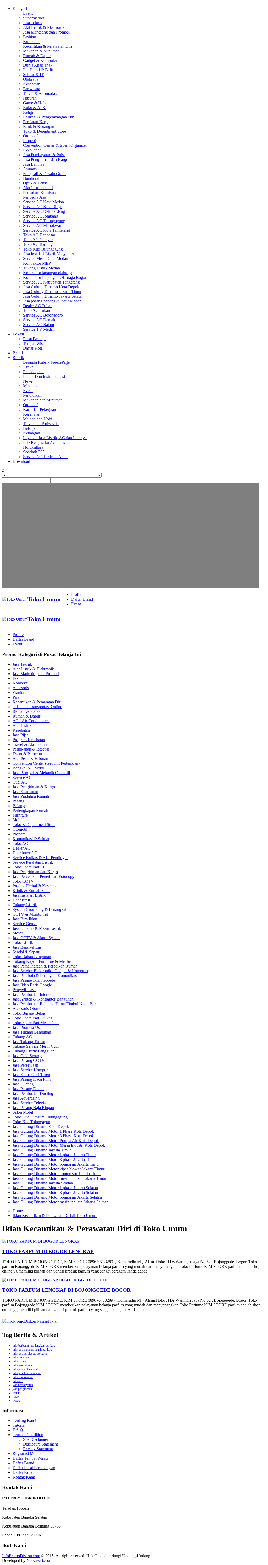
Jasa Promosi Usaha (29, 1027)
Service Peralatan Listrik (33, 862)
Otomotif (30, 136)
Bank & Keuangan (38, 126)
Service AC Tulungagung (44, 221)
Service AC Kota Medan (43, 202)
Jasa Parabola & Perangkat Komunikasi (45, 975)
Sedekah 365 (33, 452)
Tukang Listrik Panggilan (33, 1051)
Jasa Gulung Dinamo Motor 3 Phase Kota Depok (53, 1136)
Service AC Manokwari (42, 225)
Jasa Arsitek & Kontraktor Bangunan (43, 999)
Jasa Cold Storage (27, 1055)
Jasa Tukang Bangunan (32, 1032)
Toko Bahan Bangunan (32, 956)
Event (28, 13)
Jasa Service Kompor (30, 1070)
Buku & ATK (34, 107)
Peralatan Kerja (35, 121)
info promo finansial (25, 1369)
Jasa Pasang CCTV (29, 1060)
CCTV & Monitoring (30, 914)
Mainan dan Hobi (37, 419)
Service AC (22, 777)
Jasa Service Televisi (30, 1103)
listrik (16, 1393)
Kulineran (31, 41)
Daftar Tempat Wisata (30, 1458)
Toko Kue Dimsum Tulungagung (40, 1117)
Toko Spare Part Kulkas (32, 1018)
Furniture (20, 815)
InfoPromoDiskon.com (21, 1555)
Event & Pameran (27, 754)
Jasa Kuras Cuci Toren (31, 1074)
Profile (76, 594)
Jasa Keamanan (25, 791)
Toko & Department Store (44, 131)
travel (16, 1397)
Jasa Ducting (23, 1084)
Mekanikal (32, 386)
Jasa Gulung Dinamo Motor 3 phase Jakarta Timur (54, 1159)
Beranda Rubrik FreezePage (46, 362)
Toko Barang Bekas (29, 1013)
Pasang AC (22, 801)
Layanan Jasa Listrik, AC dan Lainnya (55, 438)
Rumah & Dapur (37, 55)
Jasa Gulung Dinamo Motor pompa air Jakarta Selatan (57, 1197)
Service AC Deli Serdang (44, 211)
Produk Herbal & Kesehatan (36, 886)
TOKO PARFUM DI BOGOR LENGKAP (48, 1251)
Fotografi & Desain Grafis (44, 173)
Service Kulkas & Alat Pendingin (40, 857)
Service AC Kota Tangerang (46, 230)
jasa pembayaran (23, 1385)
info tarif (18, 1381)
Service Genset (25, 923)
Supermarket (33, 18)
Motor (18, 933)
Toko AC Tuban (36, 310)
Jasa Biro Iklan (25, 919)
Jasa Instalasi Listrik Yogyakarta (49, 254)
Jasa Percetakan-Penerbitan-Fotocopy (43, 876)
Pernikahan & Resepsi (31, 749)
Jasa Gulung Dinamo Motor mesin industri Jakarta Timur (59, 1178)
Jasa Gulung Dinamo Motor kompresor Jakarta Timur (57, 1173)
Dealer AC (21, 848)
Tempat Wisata (35, 343)
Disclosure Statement (40, 1444)
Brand (18, 353)
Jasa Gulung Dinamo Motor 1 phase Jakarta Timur (54, 1155)
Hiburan (30, 98)
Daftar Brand (82, 599)
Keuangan (31, 433)
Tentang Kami (24, 1420)
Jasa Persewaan (25, 1065)
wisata (16, 1401)
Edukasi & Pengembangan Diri (49, 117)
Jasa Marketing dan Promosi (46, 32)
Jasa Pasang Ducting (30, 1088)
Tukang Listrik (25, 905)
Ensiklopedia (33, 371)
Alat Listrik (22, 725)
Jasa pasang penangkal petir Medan (52, 301)
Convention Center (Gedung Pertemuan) (46, 763)
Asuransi (30, 169)
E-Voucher (32, 150)
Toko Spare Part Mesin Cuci (36, 1022)
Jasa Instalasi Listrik (29, 895)
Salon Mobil (23, 1112)
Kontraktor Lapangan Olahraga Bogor (54, 277)
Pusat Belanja (34, 338)
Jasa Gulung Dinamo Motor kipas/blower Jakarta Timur (58, 1169)
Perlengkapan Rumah (30, 810)
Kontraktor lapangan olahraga (47, 272)
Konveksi (21, 683)
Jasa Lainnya (33, 164)
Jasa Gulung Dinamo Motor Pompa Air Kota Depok (56, 1140)
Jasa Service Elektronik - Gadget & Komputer (50, 971)
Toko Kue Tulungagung (43, 249)
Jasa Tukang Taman (29, 1041)
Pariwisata (31, 88)
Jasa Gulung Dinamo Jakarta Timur (52, 291)
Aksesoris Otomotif (29, 1008)
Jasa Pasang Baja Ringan (33, 1107)
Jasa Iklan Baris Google (32, 985)
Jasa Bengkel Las (27, 947)
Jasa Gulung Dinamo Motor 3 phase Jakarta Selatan (55, 1192)
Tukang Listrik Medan (41, 268)
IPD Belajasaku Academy (44, 442)
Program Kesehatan (29, 739)
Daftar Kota (33, 348)
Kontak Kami (24, 1477)
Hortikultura (33, 447)
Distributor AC (25, 853)
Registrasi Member (28, 1453)
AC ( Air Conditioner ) (31, 721)
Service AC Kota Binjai (42, 206)
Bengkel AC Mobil (28, 768)
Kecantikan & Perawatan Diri (47, 46)
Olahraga (30, 79)
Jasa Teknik (32, 22)
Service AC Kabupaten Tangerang (51, 282)
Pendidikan (32, 395)
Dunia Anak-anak (37, 65)
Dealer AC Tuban (37, 305)
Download (21, 461)
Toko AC (20, 843)
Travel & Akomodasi (40, 93)
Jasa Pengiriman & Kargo (34, 787)
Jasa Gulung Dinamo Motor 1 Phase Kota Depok (53, 1131)
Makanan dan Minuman (43, 400)
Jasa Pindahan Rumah (31, 796)
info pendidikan (22, 1365)
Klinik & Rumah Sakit (31, 890)
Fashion (29, 37)
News (28, 381)
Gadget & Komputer (40, 60)
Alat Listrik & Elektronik (43, 27)
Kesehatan (31, 84)
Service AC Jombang (40, 216)
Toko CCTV (23, 881)
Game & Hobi (35, 103)
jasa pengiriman (22, 1389)
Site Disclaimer (35, 1439)
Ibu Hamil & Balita (39, 70)
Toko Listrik (23, 942)
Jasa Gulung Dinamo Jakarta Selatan (53, 296)
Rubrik (18, 357)
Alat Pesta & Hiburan (30, 758)
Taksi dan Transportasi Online (37, 706)
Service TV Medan (39, 329)
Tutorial (19, 1425)
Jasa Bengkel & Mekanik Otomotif (41, 772)
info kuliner (20, 1361)
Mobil (18, 820)
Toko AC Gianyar (38, 239)
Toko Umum (44, 599)
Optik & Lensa (35, 183)
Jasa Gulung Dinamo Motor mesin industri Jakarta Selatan (60, 1202)
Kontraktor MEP (37, 263)
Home (18, 1211)
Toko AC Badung (38, 244)
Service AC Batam (38, 324)
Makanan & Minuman (41, 51)
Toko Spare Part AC (29, 867)
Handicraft (32, 178)
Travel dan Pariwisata (41, 423)
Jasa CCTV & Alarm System (36, 938)
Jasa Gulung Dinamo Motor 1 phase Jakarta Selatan (55, 1188)
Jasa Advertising (26, 1098)
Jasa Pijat (20, 735)
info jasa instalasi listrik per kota (32, 1349)
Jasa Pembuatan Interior (32, 994)
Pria (16, 697)
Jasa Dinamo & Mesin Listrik (37, 928)
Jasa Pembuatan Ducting (33, 1093)
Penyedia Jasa (34, 197)
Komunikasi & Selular (31, 838)
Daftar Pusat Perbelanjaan (34, 1467)
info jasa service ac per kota (30, 1353)
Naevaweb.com (39, 1560)
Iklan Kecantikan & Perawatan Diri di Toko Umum (55, 1215)
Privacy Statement (38, 1449)
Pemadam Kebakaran (40, 192)
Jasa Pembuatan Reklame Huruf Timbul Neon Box (55, 1004)
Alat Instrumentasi (38, 188)
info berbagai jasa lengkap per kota (34, 1345)
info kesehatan (21, 1357)
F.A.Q (18, 1430)
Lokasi (18, 334)
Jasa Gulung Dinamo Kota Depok (51, 287)
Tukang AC (22, 1037)
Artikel (29, 367)
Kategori (20, 8)
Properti (29, 140)
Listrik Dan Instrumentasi (44, 376)
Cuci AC (20, 782)
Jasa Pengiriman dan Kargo (45, 159)
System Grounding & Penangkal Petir (44, 909)
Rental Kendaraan (27, 711)
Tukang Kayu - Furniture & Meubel (42, 961)
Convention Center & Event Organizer (55, 145)
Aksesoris (21, 688)
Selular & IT (33, 74)
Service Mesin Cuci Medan (45, 258)
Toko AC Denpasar (39, 235)
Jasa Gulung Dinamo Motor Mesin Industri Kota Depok (59, 1145)
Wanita (18, 692)
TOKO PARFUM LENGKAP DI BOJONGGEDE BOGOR (66, 1290)
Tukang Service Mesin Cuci (36, 1046)
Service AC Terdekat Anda (45, 456)
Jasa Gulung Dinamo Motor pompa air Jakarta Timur (56, 1164)
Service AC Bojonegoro (43, 315)
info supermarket (23, 1377)
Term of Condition (28, 1434)
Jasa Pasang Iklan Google (34, 980)
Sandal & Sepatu (26, 952)
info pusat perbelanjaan (27, 1373)
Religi (28, 112)
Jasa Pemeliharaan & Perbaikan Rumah (45, 966)
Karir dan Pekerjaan (39, 409)
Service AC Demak (39, 320)
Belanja (29, 428)
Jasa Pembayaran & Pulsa (44, 155)
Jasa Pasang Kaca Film (32, 1079)
